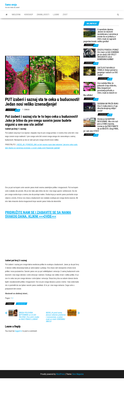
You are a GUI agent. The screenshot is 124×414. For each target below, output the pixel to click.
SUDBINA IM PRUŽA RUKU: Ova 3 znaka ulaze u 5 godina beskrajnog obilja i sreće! (108, 107)
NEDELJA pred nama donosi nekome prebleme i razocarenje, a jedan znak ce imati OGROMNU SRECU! (56, 317)
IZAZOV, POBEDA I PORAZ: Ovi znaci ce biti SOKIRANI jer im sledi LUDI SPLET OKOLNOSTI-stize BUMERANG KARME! (108, 54)
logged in (18, 331)
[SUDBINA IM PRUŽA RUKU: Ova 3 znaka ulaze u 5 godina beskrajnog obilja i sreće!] (89, 107)
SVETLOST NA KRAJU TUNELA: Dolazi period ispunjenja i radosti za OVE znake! (107, 71)
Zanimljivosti (43, 14)
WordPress (60, 374)
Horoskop (28, 14)
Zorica (26, 110)
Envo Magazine (78, 374)
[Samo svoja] (6, 14)
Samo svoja (11, 4)
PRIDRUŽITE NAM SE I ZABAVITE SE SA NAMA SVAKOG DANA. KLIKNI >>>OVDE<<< (38, 214)
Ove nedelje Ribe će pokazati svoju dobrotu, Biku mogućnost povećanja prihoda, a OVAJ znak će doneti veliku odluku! (100, 89)
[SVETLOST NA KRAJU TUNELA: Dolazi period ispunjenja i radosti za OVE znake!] (89, 71)
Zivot (65, 14)
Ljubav (56, 14)
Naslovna (16, 14)
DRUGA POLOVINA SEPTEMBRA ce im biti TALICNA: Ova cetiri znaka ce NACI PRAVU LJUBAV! (29, 316)
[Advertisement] (42, 38)
